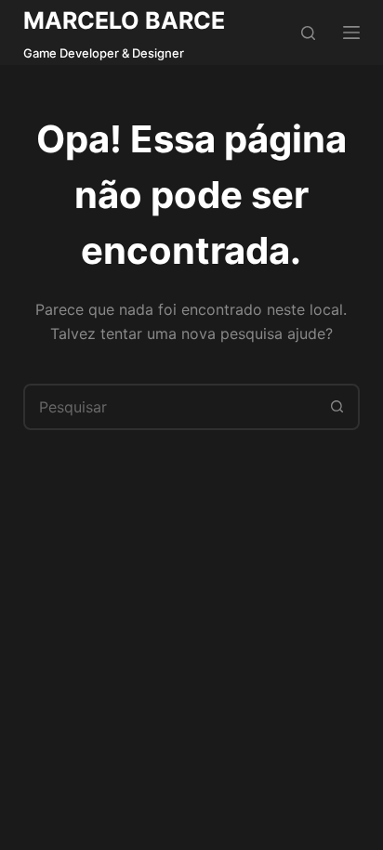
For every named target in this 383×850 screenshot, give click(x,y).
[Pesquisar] (308, 33)
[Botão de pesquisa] (336, 407)
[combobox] (170, 407)
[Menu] (351, 32)
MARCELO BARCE (124, 20)
